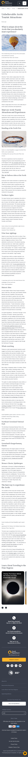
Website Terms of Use (14, 747)
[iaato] (10, 675)
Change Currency (6, 709)
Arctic (13, 8)
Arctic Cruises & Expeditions (19, 535)
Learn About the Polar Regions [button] (10, 689)
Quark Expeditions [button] (6, 694)
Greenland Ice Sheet (19, 436)
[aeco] (17, 673)
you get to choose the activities (9, 544)
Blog (8, 8)
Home (3, 8)
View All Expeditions (14, 703)
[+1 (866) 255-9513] (19, 3)
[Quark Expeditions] (7, 3)
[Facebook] (8, 665)
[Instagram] (12, 665)
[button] (25, 753)
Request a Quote (14, 659)
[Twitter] (16, 665)
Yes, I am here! (5, 172)
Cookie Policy (14, 738)
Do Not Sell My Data (14, 741)
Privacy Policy (14, 744)
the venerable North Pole (18, 162)
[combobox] (14, 713)
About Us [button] (4, 681)
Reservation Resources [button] (8, 685)
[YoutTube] (20, 665)
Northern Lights (12, 553)
